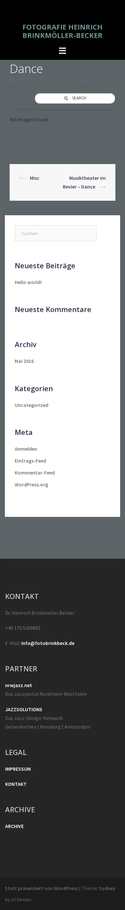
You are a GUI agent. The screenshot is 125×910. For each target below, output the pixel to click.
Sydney (107, 888)
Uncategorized (31, 405)
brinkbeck (95, 80)
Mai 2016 (24, 361)
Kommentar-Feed (35, 472)
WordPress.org (31, 484)
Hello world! (28, 282)
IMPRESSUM (18, 769)
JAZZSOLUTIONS (23, 709)
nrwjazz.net (18, 685)
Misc (34, 178)
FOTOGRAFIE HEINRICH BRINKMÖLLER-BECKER (62, 31)
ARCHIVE (14, 826)
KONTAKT (16, 784)
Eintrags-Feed (30, 460)
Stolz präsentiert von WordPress (41, 888)
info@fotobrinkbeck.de (47, 643)
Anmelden (26, 449)
